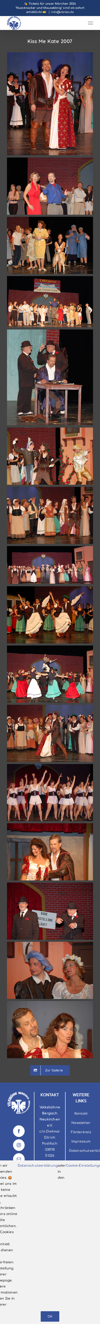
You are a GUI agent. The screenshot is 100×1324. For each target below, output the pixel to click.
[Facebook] (19, 1131)
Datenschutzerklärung (38, 1165)
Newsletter (80, 1123)
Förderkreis (81, 1132)
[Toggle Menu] (90, 23)
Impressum (81, 1141)
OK (50, 1316)
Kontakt (81, 1113)
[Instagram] (19, 1145)
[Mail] (19, 1159)
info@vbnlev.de (62, 12)
